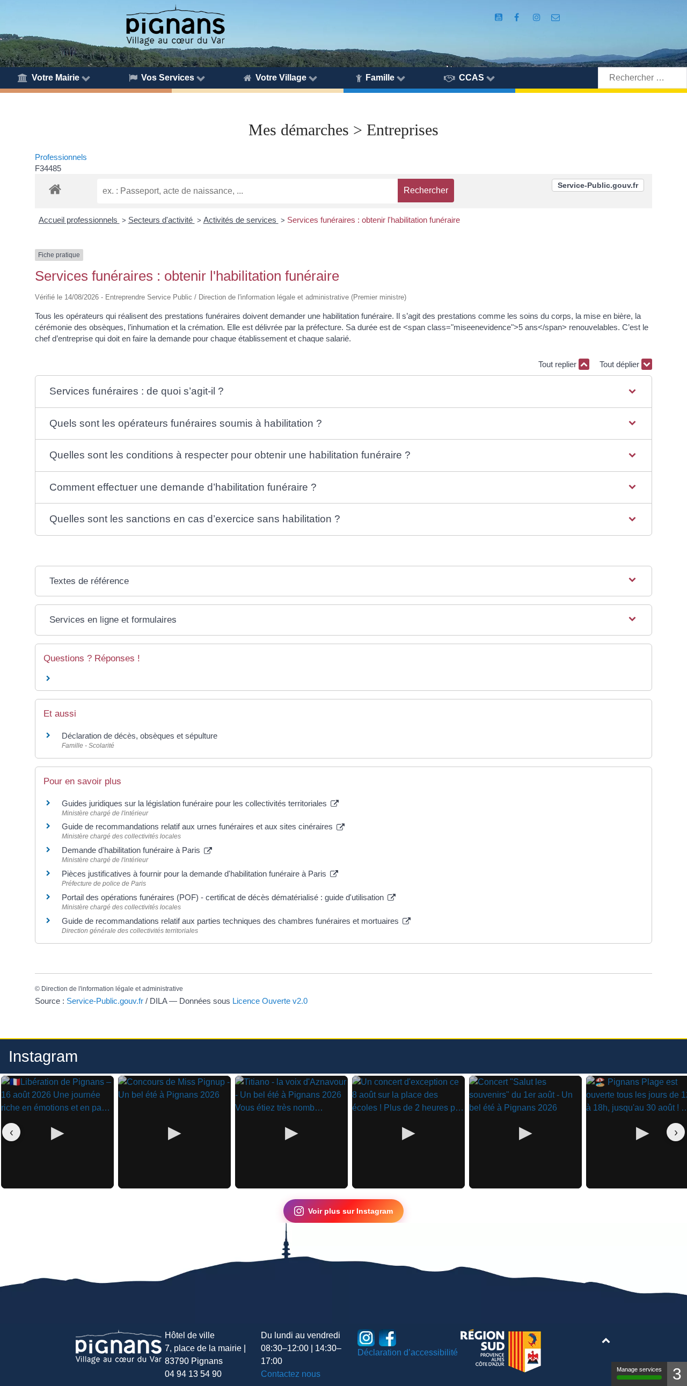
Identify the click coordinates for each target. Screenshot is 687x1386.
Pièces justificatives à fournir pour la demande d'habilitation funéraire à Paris (195, 873)
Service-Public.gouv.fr (598, 185)
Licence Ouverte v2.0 (270, 1000)
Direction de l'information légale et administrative (112, 989)
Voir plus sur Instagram (350, 1211)
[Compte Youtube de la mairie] (499, 17)
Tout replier (558, 364)
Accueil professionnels (79, 219)
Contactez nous (290, 1373)
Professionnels (61, 157)
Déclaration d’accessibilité (407, 1352)
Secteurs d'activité (161, 219)
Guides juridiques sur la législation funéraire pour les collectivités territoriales (195, 803)
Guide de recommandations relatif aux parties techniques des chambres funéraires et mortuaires (231, 920)
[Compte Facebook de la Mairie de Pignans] (518, 17)
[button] (343, 391)
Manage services (639, 1369)
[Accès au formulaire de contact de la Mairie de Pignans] (556, 17)
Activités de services (241, 219)
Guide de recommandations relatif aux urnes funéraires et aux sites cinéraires (198, 826)
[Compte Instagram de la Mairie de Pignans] (537, 17)
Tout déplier (620, 364)
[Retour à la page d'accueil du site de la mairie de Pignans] (174, 24)
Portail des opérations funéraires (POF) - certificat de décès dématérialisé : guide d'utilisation (224, 897)
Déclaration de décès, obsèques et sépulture (139, 735)
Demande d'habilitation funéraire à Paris (132, 850)
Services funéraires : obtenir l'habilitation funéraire (373, 219)
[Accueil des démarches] (55, 187)
